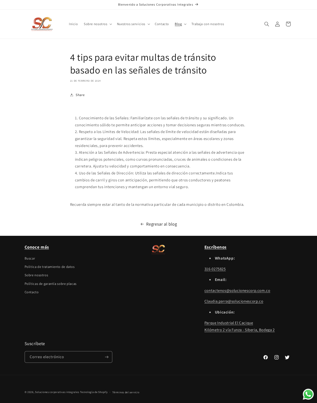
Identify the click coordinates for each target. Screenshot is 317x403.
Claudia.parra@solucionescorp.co (233, 301)
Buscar (30, 258)
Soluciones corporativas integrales (57, 392)
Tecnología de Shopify (93, 392)
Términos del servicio (125, 392)
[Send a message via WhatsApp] (308, 394)
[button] (97, 24)
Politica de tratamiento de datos (50, 266)
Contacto (32, 292)
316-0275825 (215, 268)
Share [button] (80, 95)
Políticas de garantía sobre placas (51, 283)
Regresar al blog (161, 224)
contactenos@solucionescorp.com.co (237, 290)
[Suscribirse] (106, 357)
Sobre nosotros (36, 275)
